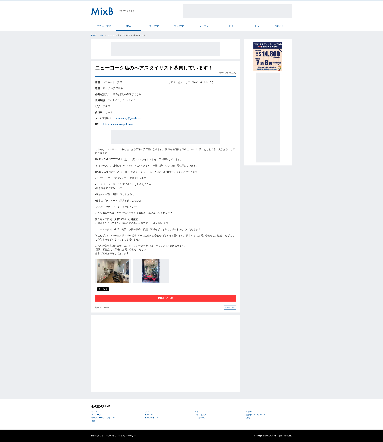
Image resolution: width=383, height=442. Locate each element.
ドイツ (197, 411)
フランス (147, 411)
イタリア (250, 411)
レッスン (204, 26)
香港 (93, 421)
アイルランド (97, 415)
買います (179, 26)
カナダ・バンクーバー (256, 415)
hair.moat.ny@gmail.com (128, 118)
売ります (154, 26)
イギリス (95, 411)
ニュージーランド (150, 418)
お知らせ (279, 26)
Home (93, 35)
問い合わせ (167, 298)
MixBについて (97, 436)
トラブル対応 (110, 436)
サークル (254, 26)
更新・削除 (231, 307)
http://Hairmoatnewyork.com (118, 124)
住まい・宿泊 (104, 26)
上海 (248, 418)
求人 (128, 26)
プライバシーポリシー (126, 436)
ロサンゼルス (200, 415)
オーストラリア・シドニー (103, 418)
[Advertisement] (237, 11)
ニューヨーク (149, 415)
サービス (229, 26)
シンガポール (200, 418)
